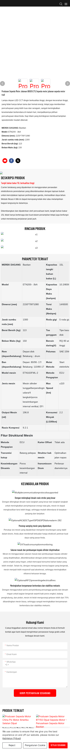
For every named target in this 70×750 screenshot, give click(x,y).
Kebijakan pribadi (11, 738)
